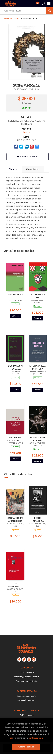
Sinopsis (13, 169)
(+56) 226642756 (26, 672)
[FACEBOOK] (19, 659)
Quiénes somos (26, 715)
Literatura (8, 18)
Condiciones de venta (26, 696)
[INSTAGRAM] (29, 659)
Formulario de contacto (26, 681)
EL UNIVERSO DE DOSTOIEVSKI (37, 296)
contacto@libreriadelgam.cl (26, 676)
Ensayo (17, 18)
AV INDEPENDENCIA (15, 585)
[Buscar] (49, 10)
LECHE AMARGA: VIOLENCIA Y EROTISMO (37, 519)
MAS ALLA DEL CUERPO (38, 439)
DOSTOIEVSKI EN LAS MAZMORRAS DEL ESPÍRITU (15, 367)
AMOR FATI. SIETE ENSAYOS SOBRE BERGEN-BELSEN (15, 439)
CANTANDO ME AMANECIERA (15, 519)
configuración (35, 738)
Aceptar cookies (26, 746)
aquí (12, 738)
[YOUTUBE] (34, 659)
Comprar (15, 316)
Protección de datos (26, 700)
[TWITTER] (24, 659)
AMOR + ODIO (15, 294)
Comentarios (32, 169)
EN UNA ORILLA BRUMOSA (37, 367)
